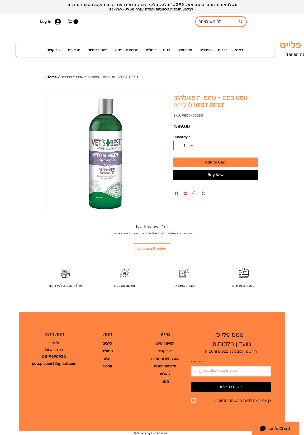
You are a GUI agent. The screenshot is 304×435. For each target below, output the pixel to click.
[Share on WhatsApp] (194, 193)
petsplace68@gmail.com (54, 363)
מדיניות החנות (165, 366)
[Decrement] (177, 145)
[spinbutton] (184, 145)
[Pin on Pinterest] (185, 193)
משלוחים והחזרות (165, 358)
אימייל (197, 362)
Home (51, 77)
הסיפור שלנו (165, 343)
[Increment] (192, 145)
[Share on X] (203, 193)
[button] (73, 21)
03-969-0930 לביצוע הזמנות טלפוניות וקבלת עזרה (151, 9)
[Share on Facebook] (176, 193)
